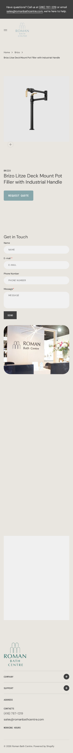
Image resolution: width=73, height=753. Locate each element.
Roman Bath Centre (22, 746)
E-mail (7, 258)
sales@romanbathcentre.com (25, 11)
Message (8, 288)
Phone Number (11, 273)
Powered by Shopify (44, 746)
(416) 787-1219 (47, 7)
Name (7, 242)
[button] (6, 30)
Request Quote (18, 195)
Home (7, 52)
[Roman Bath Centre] (22, 30)
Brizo (17, 52)
